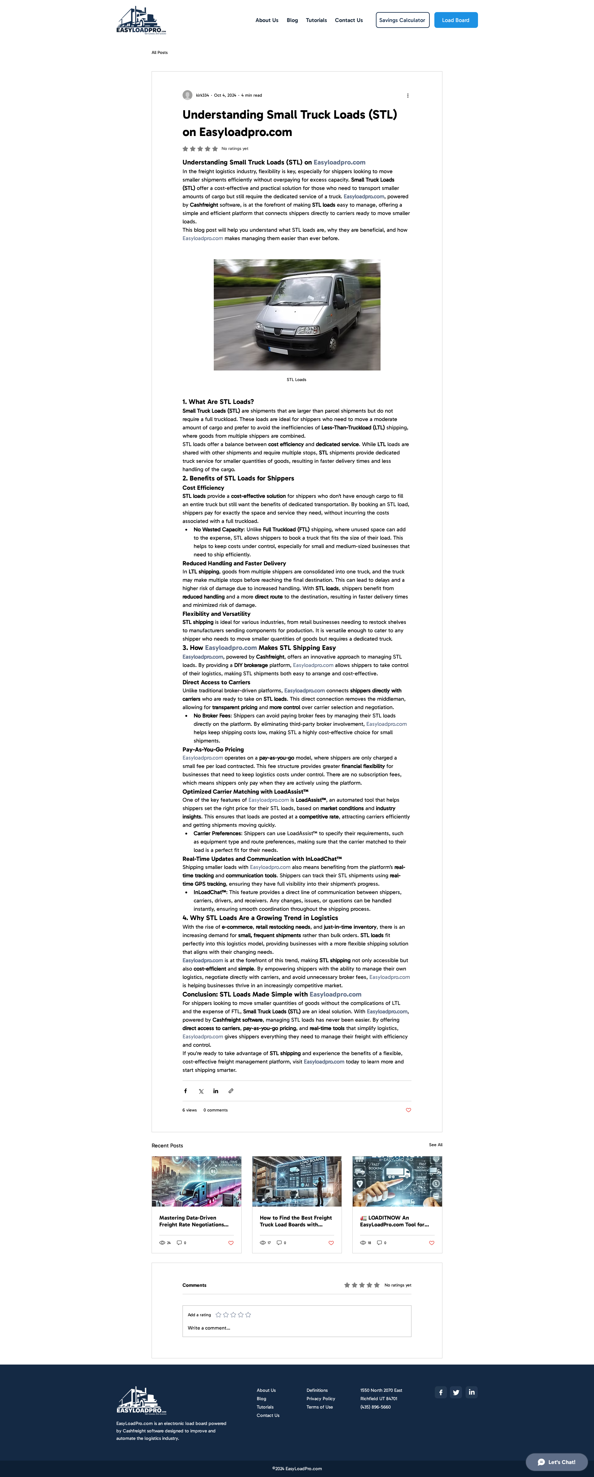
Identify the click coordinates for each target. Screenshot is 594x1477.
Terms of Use (320, 1407)
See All (435, 1144)
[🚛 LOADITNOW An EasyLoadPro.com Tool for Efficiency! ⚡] (397, 1181)
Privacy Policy (321, 1398)
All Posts (160, 52)
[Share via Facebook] (185, 1091)
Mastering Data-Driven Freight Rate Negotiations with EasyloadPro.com (191, 1221)
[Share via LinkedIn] (216, 1091)
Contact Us (268, 1415)
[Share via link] (231, 1091)
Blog (261, 1398)
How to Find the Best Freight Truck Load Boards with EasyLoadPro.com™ (296, 1221)
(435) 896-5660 (375, 1407)
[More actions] (407, 95)
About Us (266, 1390)
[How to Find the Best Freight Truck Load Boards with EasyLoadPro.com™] (297, 1181)
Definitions (317, 1390)
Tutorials (265, 1407)
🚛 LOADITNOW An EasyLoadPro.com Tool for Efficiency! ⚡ (392, 1221)
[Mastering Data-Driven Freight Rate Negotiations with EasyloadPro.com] (196, 1181)
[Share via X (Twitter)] (201, 1091)
